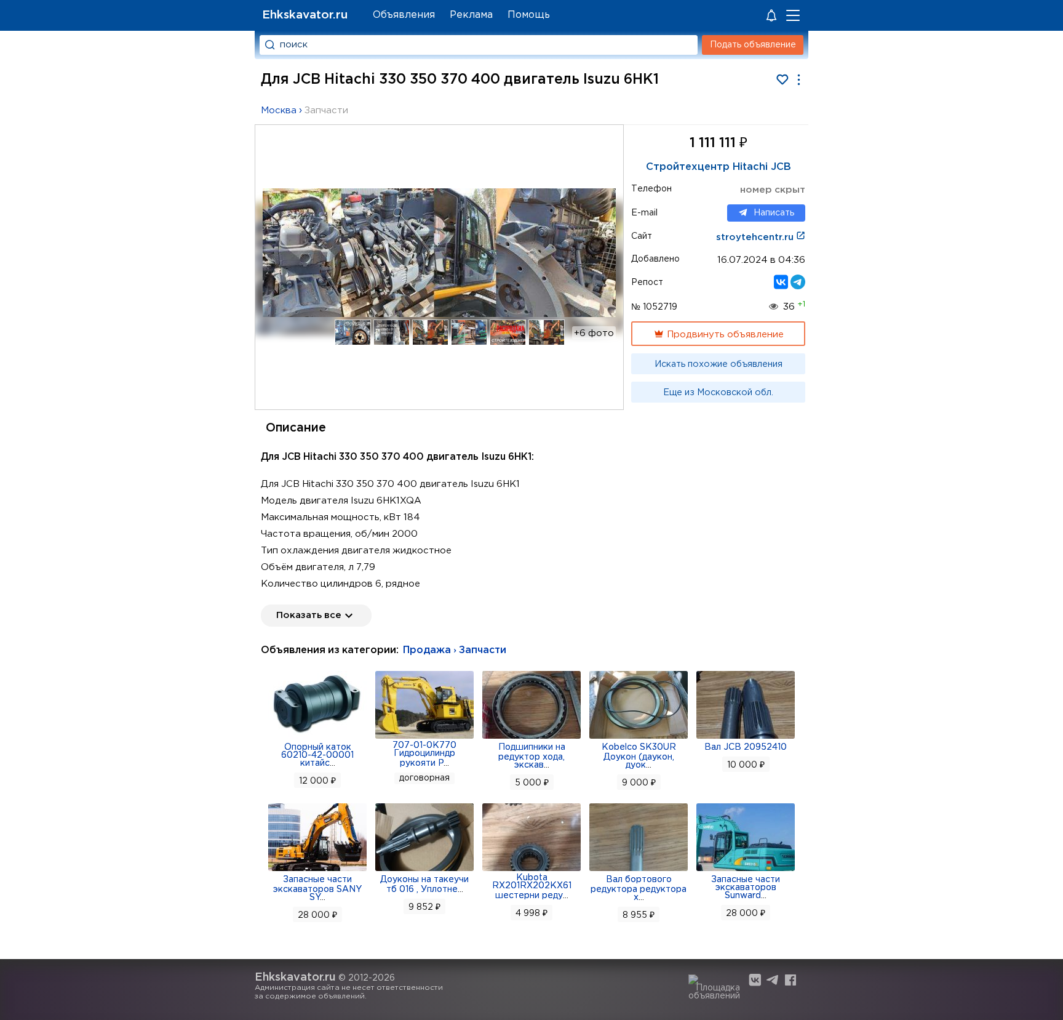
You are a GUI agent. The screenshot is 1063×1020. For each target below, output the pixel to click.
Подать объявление (753, 45)
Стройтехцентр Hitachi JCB (718, 167)
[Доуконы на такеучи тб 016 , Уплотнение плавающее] (424, 869)
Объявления (404, 15)
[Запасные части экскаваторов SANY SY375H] (317, 869)
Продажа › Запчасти (454, 650)
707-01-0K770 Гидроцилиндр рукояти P (424, 754)
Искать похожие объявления (718, 364)
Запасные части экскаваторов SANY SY (317, 888)
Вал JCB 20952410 (745, 747)
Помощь (529, 15)
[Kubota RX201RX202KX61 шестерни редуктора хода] (531, 869)
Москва (279, 110)
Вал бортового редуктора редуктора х (639, 888)
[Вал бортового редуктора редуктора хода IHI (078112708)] (638, 869)
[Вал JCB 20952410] (745, 737)
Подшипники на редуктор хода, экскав (531, 756)
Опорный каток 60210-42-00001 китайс (317, 755)
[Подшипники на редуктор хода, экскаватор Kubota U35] (531, 737)
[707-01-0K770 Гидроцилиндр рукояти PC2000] (424, 737)
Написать (774, 213)
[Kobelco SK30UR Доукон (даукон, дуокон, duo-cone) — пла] (638, 737)
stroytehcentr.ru (756, 237)
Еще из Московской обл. (718, 392)
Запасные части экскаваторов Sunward (745, 887)
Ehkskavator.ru (305, 15)
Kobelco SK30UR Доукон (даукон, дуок (639, 756)
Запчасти (326, 110)
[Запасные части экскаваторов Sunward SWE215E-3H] (745, 869)
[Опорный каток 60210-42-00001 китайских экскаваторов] (317, 737)
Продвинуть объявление (724, 335)
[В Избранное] (782, 80)
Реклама (471, 15)
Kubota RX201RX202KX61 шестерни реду (531, 886)
